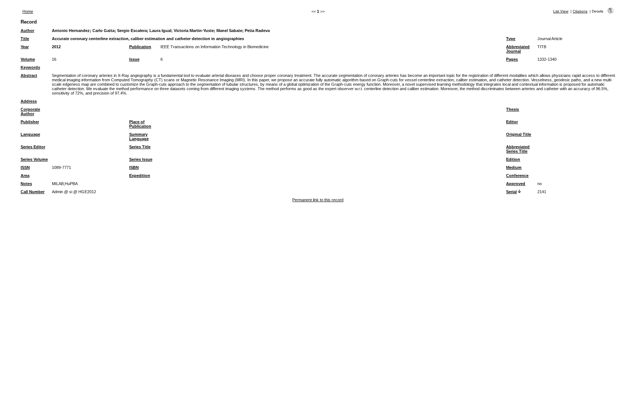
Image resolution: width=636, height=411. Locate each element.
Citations (580, 11)
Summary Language (139, 136)
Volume (28, 59)
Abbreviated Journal (518, 49)
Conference (517, 175)
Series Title (140, 147)
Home (27, 11)
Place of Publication (140, 124)
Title (25, 38)
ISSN (25, 167)
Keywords (30, 67)
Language (30, 134)
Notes (26, 183)
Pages (512, 59)
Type (510, 38)
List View (560, 11)
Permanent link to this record (317, 200)
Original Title (518, 134)
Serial (511, 191)
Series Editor (33, 147)
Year (25, 47)
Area (25, 175)
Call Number (33, 191)
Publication (140, 47)
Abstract (29, 75)
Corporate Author (30, 111)
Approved (515, 183)
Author (27, 30)
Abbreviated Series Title (518, 149)
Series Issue (140, 159)
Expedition (139, 175)
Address (29, 101)
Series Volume (34, 159)
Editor (512, 122)
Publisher (30, 122)
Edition (513, 159)
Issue (134, 59)
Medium (514, 167)
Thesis (512, 109)
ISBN (134, 167)
